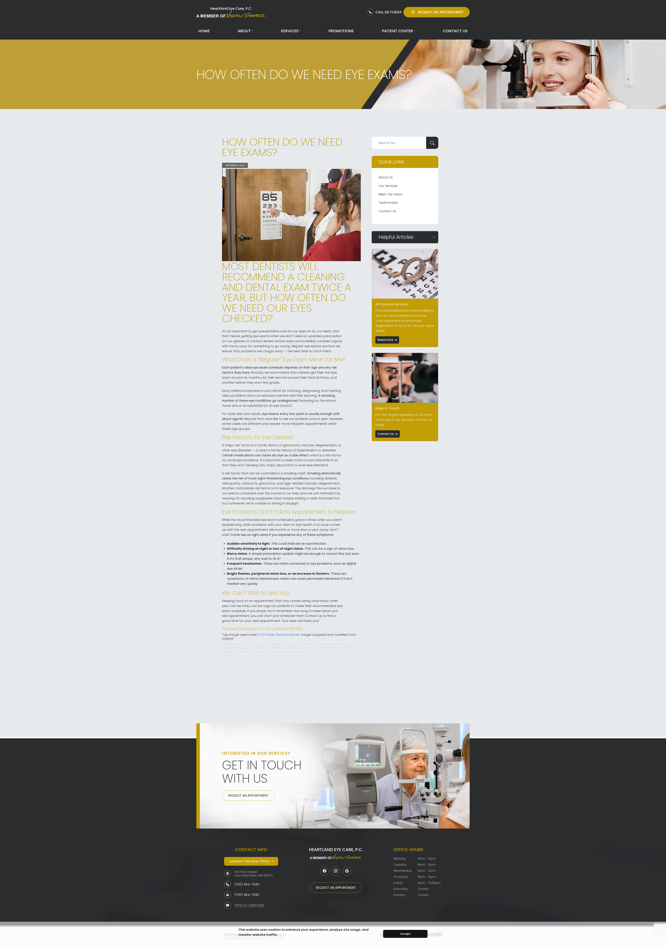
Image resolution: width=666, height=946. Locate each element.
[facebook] (324, 871)
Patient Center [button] (397, 31)
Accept (405, 934)
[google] (347, 871)
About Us (386, 177)
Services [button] (289, 31)
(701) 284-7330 (246, 884)
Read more (385, 340)
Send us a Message (249, 905)
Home (204, 31)
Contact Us (455, 31)
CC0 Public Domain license (278, 634)
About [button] (244, 31)
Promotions (341, 31)
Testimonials (388, 202)
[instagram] (335, 871)
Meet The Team (391, 194)
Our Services (388, 186)
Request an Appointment (248, 795)
